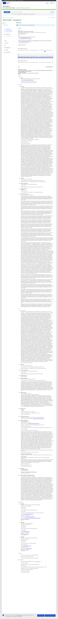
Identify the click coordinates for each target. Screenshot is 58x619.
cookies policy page (19, 615)
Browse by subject (31, 14)
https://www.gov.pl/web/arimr (30, 516)
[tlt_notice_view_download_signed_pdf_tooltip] (45, 51)
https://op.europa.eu (29, 548)
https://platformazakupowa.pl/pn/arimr (38, 418)
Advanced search (20, 14)
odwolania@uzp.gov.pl (26, 531)
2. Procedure (6, 43)
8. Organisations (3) (7, 47)
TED (3, 17)
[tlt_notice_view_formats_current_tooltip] (52, 66)
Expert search (26, 14)
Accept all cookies (41, 615)
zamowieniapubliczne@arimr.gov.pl (28, 514)
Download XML (8, 29)
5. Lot (5, 45)
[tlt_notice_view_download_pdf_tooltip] (18, 57)
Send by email (8, 34)
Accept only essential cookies (50, 615)
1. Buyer (5, 40)
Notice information (7, 52)
